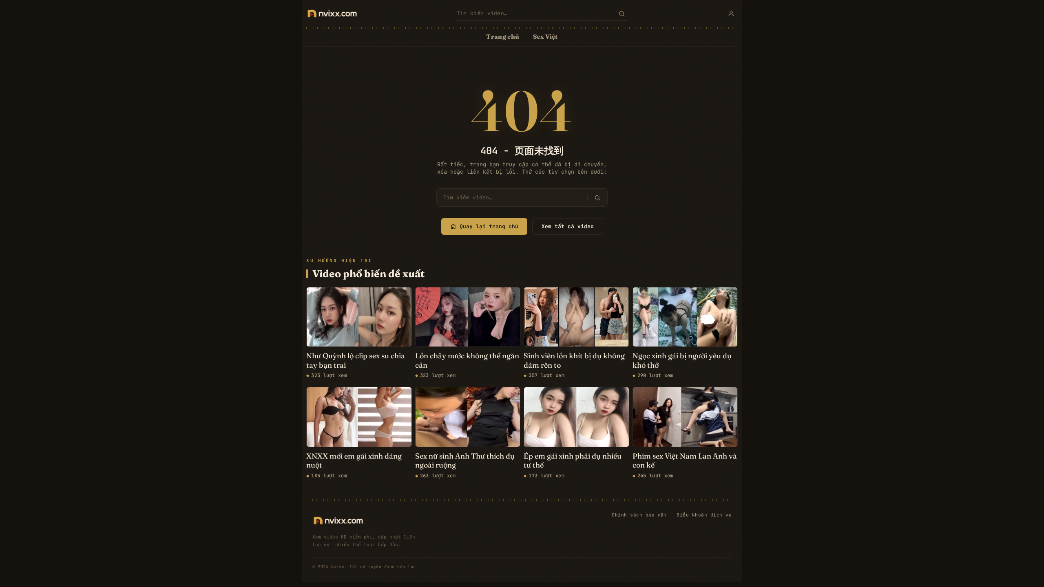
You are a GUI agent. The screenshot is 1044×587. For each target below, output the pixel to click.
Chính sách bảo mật (639, 515)
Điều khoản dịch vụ (704, 515)
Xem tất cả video (568, 226)
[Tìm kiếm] (622, 13)
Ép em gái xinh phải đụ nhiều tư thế (573, 461)
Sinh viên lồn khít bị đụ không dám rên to (574, 360)
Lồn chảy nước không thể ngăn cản (467, 360)
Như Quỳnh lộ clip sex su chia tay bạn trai (355, 360)
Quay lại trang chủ (489, 226)
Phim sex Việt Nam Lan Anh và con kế (685, 461)
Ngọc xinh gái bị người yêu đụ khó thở (682, 360)
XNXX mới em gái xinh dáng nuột (354, 461)
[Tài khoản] (731, 13)
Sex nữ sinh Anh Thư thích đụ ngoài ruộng (465, 461)
